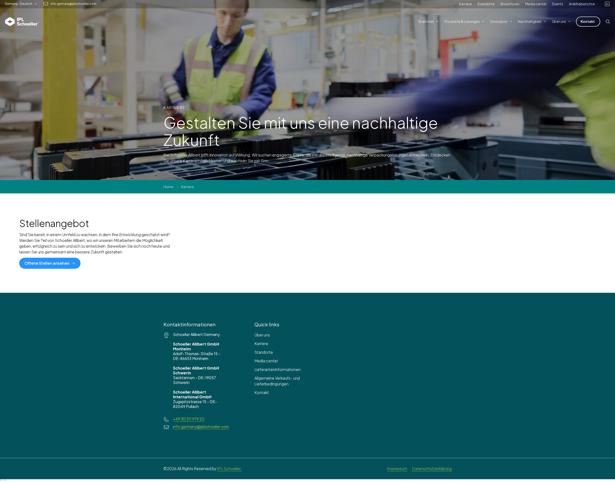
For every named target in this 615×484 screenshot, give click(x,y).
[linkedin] (607, 4)
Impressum (397, 468)
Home (168, 187)
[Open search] (607, 21)
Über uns (262, 334)
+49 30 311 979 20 (188, 419)
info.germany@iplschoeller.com (73, 4)
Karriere (465, 4)
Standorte (486, 4)
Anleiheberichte (582, 4)
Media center (536, 4)
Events (557, 4)
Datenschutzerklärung (432, 468)
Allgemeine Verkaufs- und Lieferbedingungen (277, 381)
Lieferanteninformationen (277, 369)
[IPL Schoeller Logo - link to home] (22, 21)
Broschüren (509, 4)
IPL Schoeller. (229, 468)
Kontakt (261, 392)
